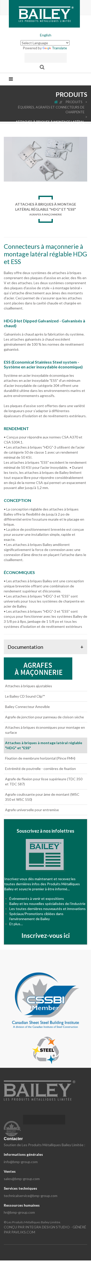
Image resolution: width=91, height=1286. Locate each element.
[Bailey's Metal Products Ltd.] (44, 13)
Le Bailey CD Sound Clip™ (25, 696)
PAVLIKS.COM (23, 1232)
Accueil (59, 102)
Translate (59, 48)
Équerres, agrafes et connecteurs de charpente (51, 109)
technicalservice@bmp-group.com (30, 1195)
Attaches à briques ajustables (28, 686)
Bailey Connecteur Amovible (27, 706)
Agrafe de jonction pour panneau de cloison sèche (44, 717)
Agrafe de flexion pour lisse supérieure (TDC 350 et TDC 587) (43, 781)
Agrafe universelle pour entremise (32, 810)
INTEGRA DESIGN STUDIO (47, 1227)
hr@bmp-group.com (19, 1212)
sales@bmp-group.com (22, 1179)
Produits (74, 102)
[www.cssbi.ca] (45, 999)
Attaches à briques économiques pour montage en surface (45, 730)
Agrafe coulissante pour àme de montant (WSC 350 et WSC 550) (42, 797)
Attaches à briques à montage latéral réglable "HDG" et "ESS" (50, 124)
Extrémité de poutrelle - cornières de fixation (40, 768)
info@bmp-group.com (21, 1162)
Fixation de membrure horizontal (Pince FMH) (40, 758)
